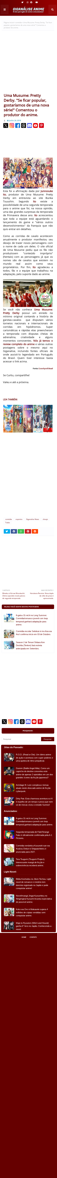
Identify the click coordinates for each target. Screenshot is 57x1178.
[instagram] (27, 2)
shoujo (45, 519)
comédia (18, 22)
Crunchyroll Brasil (45, 368)
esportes (19, 519)
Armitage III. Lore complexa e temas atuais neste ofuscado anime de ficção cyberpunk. (33, 788)
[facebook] (31, 2)
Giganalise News (32, 519)
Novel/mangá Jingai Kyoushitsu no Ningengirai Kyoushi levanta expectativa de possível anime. (34, 899)
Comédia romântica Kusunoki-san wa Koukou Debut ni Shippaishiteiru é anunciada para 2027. (33, 848)
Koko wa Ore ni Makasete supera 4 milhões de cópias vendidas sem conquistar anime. (32, 912)
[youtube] (36, 2)
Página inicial (9, 22)
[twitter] (22, 2)
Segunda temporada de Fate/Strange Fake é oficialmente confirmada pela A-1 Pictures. (34, 835)
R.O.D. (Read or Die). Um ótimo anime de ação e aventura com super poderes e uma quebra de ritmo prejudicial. (34, 757)
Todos (7, 522)
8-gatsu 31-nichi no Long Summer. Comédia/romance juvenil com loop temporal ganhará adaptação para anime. (32, 620)
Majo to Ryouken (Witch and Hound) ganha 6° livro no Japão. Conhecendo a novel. (33, 926)
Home (24, 937)
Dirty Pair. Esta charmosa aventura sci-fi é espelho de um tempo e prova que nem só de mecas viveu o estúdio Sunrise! (34, 801)
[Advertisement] (28, 62)
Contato (33, 937)
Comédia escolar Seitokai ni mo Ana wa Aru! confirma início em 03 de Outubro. (34, 633)
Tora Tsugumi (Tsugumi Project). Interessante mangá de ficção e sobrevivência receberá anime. (30, 862)
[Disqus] (28, 478)
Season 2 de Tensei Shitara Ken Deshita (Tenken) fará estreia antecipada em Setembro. (30, 645)
